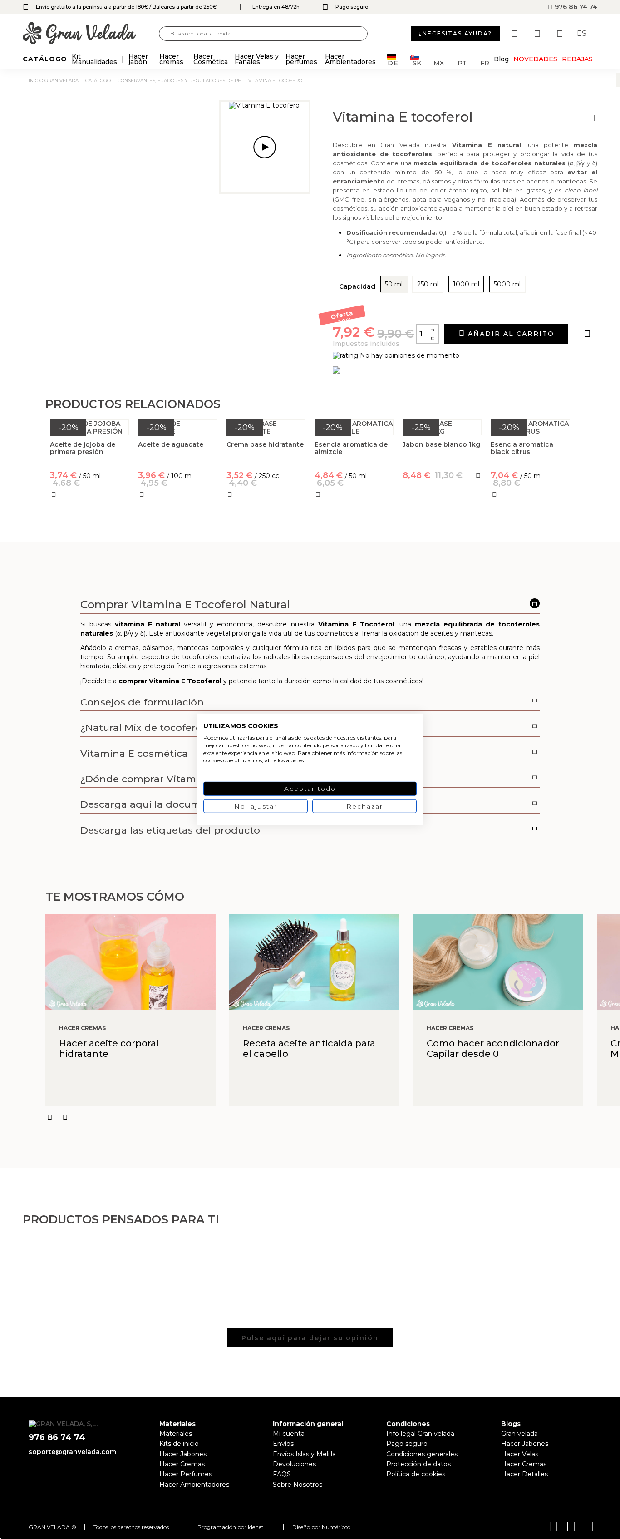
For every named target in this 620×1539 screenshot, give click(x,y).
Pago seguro (407, 1444)
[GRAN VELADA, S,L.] (91, 34)
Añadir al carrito (509, 334)
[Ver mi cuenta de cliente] (538, 33)
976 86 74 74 (575, 7)
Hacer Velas (519, 1454)
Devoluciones (294, 1464)
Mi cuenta (289, 1434)
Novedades (535, 59)
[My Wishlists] (515, 33)
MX (438, 62)
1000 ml (466, 284)
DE (393, 62)
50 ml (394, 284)
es (582, 34)
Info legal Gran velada (420, 1434)
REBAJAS (577, 59)
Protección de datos (418, 1464)
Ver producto (442, 515)
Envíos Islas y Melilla (304, 1454)
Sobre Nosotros (297, 1484)
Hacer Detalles (524, 1474)
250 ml (427, 284)
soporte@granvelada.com (72, 1451)
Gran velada (519, 1434)
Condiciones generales (422, 1454)
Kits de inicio (179, 1444)
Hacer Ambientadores (194, 1484)
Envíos (283, 1444)
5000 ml (507, 284)
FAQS (282, 1474)
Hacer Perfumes (185, 1474)
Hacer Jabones (183, 1454)
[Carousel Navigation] (332, 1117)
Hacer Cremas (182, 1464)
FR (484, 62)
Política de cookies (415, 1474)
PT (462, 62)
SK (417, 62)
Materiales (175, 1434)
